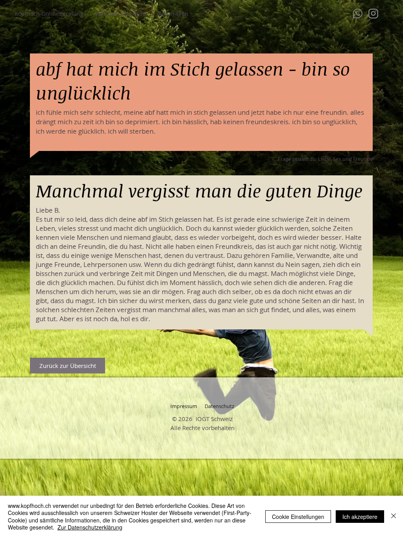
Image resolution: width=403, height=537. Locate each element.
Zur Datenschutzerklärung (89, 527)
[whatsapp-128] (357, 13)
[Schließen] (393, 516)
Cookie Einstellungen (298, 516)
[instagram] (373, 13)
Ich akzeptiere (359, 516)
